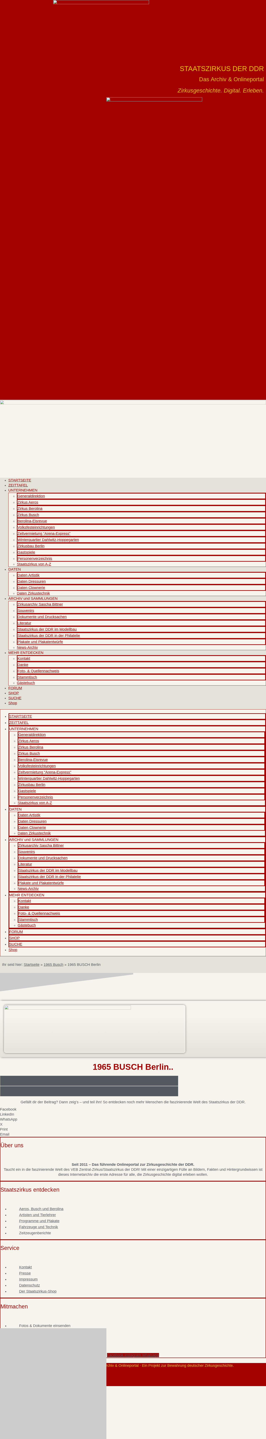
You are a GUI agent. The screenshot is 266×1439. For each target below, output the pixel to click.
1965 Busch (53, 965)
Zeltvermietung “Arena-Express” (43, 533)
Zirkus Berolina (29, 508)
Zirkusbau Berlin (30, 546)
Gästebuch (26, 683)
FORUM (15, 688)
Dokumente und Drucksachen (42, 617)
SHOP (13, 693)
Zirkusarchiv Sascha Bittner (40, 604)
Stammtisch (27, 677)
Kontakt (23, 658)
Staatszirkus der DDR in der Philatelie (48, 635)
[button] (133, 1109)
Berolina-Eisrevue (32, 521)
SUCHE (14, 698)
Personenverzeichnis (34, 558)
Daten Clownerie (31, 588)
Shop (12, 703)
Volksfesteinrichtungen (36, 527)
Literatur (24, 623)
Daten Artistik (28, 575)
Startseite (31, 965)
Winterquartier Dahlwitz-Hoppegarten (48, 540)
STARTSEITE (19, 480)
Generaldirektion (31, 496)
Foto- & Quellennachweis (38, 671)
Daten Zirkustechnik (33, 593)
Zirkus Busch (28, 515)
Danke (22, 665)
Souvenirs (25, 611)
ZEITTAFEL (18, 485)
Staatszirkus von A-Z (34, 564)
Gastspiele (26, 552)
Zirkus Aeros (27, 502)
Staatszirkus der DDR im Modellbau (47, 629)
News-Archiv (27, 647)
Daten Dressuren (31, 581)
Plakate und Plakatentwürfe (40, 642)
